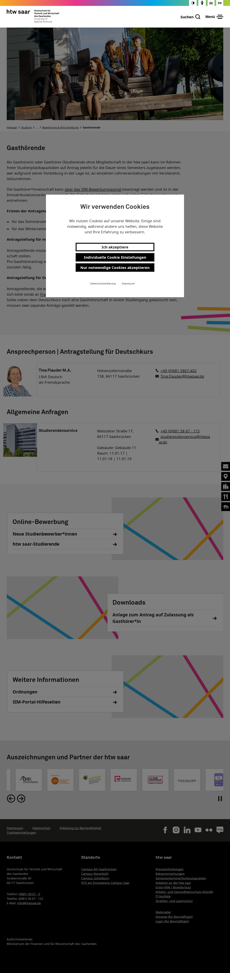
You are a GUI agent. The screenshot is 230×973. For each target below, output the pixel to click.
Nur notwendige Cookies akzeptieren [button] (115, 267)
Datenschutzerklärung (103, 283)
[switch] (193, 3)
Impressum (128, 283)
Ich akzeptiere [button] (115, 246)
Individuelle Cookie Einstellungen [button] (115, 257)
